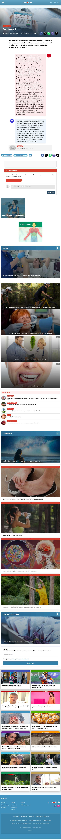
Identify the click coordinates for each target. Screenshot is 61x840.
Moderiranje (39, 816)
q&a (30, 155)
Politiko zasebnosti (24, 659)
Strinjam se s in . (16, 659)
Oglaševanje (15, 816)
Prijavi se (51, 192)
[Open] (3, 2)
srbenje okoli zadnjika (20, 155)
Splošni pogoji (46, 820)
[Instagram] (55, 2)
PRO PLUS (31, 816)
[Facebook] (58, 2)
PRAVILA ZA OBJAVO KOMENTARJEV (14, 180)
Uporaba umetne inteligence (41, 824)
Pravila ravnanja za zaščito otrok (21, 824)
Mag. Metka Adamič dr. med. (11, 33)
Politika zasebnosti (35, 820)
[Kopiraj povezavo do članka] (56, 33)
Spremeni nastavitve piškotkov (19, 820)
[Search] (51, 2)
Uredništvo (24, 816)
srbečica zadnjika (7, 155)
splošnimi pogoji (14, 659)
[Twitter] (45, 33)
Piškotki (47, 816)
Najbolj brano (6, 392)
